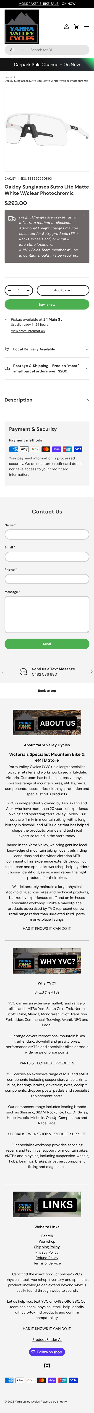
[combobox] (47, 50)
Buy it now (47, 304)
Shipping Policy (47, 1246)
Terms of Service (47, 1263)
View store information (28, 331)
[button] (77, 27)
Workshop (47, 1241)
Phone (10, 570)
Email (9, 547)
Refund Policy (47, 1257)
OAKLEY (10, 178)
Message (11, 592)
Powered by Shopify (54, 1401)
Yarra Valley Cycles (27, 1401)
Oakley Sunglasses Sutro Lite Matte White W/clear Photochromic (46, 81)
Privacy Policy (47, 1252)
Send (47, 644)
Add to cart (63, 290)
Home (8, 77)
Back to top (47, 691)
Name (9, 525)
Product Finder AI (47, 1339)
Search (47, 1236)
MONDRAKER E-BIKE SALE (39, 4)
